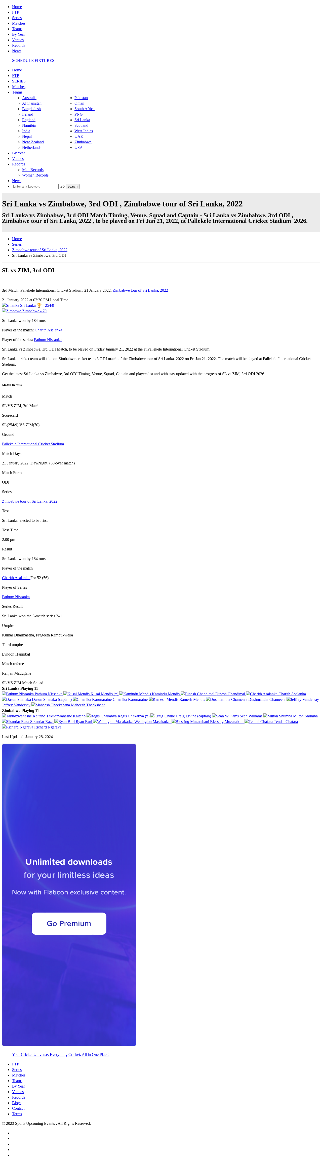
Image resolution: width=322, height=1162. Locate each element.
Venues (18, 40)
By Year (18, 34)
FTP (15, 12)
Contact (18, 1108)
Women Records (35, 175)
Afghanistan (32, 103)
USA (78, 147)
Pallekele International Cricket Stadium (33, 444)
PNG (78, 114)
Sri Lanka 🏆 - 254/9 (36, 305)
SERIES (19, 81)
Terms (17, 1114)
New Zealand (33, 142)
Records (18, 45)
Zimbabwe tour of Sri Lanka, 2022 (39, 250)
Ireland (27, 114)
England (28, 120)
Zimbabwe (83, 142)
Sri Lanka (82, 120)
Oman (79, 103)
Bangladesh (31, 109)
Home (17, 7)
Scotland (81, 125)
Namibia (29, 125)
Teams (17, 29)
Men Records (33, 169)
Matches (18, 23)
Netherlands (31, 147)
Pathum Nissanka (48, 339)
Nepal (27, 136)
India (26, 131)
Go (63, 186)
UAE (78, 136)
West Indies (83, 131)
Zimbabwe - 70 (34, 311)
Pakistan (81, 98)
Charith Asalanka (48, 330)
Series (17, 18)
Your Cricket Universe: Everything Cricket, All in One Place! (60, 1054)
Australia (29, 98)
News (16, 51)
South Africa (84, 109)
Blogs (16, 1103)
